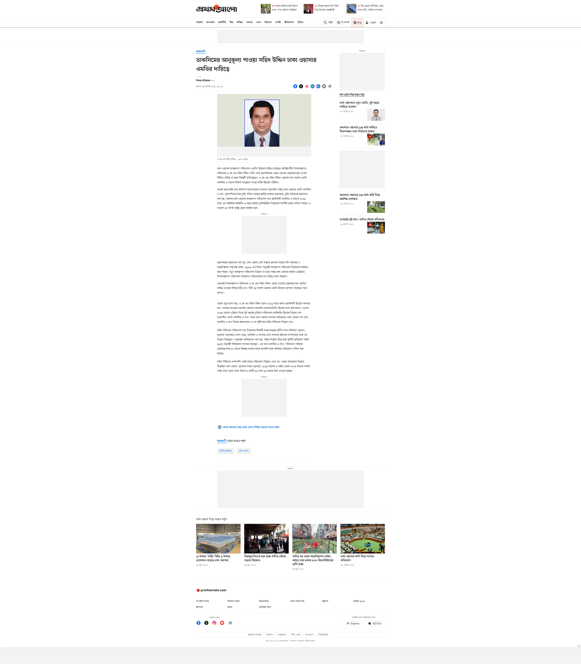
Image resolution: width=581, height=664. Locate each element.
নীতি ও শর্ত (295, 634)
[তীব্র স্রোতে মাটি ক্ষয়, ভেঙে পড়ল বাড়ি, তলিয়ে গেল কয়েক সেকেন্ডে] (351, 9)
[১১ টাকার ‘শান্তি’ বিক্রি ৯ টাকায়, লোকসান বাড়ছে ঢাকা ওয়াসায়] (218, 539)
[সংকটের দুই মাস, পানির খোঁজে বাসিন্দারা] (376, 228)
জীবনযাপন (289, 22)
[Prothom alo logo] (211, 591)
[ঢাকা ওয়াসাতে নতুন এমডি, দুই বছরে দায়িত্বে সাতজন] (376, 115)
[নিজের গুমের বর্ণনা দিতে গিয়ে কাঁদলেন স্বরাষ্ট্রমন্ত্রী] (308, 9)
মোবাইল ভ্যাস (265, 607)
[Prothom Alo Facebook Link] (200, 623)
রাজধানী (200, 51)
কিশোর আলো (234, 601)
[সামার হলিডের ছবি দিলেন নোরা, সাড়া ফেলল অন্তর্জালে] (266, 9)
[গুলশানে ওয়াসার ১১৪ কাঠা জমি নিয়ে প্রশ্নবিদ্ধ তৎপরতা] (376, 207)
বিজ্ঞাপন (269, 634)
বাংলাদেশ (210, 22)
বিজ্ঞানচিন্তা (264, 601)
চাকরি (278, 22)
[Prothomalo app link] (353, 624)
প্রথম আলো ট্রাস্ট (297, 601)
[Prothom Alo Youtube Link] (224, 623)
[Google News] (230, 623)
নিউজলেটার (323, 634)
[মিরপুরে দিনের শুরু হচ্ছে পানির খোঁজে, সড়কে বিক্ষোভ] (266, 539)
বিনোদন (268, 22)
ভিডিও (300, 22)
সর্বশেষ (199, 22)
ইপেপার (199, 607)
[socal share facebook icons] (296, 88)
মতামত (249, 22)
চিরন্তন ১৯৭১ (359, 601)
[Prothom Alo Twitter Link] (208, 623)
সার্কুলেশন (282, 634)
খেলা (258, 22)
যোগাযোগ (309, 634)
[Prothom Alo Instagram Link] (216, 623)
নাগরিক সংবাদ (202, 601)
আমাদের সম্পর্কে (254, 634)
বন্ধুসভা (325, 601)
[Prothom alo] (216, 8)
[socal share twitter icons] (301, 88)
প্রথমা (230, 607)
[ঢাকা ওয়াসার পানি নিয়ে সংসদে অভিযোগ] (362, 539)
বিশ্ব (231, 22)
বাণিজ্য (240, 22)
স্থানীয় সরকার (226, 451)
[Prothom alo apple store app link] (375, 624)
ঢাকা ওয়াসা (244, 451)
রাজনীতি (222, 22)
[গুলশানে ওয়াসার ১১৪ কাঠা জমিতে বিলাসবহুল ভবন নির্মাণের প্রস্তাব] (376, 139)
